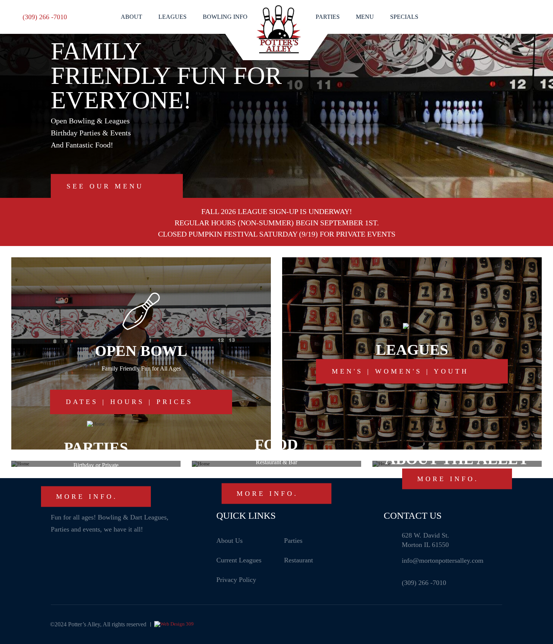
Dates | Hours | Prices (129, 402)
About (131, 17)
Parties (328, 17)
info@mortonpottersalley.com (442, 560)
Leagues (172, 17)
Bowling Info (225, 17)
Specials (404, 17)
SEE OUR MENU (105, 186)
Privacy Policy (236, 579)
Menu (365, 17)
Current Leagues (238, 560)
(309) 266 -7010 (45, 17)
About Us (229, 540)
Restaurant (298, 560)
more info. (87, 496)
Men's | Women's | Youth (400, 371)
